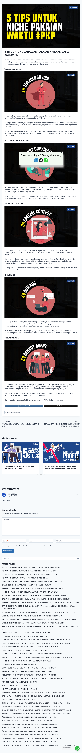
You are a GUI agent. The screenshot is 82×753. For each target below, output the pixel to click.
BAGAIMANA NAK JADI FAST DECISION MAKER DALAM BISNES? (25, 636)
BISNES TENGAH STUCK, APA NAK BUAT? (17, 685)
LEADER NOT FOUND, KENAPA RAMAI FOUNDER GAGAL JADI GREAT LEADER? (30, 574)
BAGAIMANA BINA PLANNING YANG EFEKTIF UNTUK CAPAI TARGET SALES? (30, 724)
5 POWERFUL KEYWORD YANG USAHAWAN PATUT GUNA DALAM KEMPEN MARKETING (34, 692)
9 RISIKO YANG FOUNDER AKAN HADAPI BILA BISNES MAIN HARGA (27, 633)
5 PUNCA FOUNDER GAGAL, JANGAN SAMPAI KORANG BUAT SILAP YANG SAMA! (32, 581)
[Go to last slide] (4, 458)
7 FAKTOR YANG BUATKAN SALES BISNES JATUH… (20, 682)
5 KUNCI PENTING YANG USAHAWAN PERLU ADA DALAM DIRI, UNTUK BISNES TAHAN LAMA (36, 703)
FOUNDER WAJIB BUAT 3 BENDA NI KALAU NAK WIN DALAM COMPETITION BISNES (33, 678)
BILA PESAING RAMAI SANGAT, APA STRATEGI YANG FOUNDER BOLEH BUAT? (30, 742)
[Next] (77, 458)
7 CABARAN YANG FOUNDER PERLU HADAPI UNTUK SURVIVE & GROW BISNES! (31, 567)
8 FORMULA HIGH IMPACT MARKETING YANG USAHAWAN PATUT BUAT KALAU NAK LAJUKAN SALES (39, 619)
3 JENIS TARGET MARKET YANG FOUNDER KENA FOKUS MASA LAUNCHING (30, 647)
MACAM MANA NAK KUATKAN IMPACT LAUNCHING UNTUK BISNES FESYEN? (30, 735)
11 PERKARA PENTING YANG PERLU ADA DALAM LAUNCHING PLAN (26, 661)
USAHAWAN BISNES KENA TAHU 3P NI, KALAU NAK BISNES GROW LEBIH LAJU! (31, 706)
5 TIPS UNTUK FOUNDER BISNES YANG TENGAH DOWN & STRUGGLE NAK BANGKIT (33, 696)
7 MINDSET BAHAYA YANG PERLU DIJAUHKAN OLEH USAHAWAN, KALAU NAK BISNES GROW (36, 713)
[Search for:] (41, 559)
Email (32, 541)
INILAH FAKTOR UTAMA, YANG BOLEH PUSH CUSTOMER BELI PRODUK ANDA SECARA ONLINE (36, 710)
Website (59, 541)
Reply (77, 494)
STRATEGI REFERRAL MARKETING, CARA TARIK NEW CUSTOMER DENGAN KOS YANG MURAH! (36, 599)
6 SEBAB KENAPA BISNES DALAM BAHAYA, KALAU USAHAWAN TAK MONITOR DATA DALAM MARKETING (40, 602)
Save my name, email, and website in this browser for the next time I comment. (27, 545)
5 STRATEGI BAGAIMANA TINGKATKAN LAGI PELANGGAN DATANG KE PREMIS (31, 731)
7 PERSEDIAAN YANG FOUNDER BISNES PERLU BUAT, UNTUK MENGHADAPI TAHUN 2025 (35, 588)
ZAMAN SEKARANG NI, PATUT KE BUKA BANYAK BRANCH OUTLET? (26, 585)
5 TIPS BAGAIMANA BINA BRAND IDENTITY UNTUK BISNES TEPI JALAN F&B (29, 728)
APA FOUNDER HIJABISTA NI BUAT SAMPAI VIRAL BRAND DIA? (20, 424)
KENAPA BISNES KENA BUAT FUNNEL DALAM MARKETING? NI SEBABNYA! (29, 571)
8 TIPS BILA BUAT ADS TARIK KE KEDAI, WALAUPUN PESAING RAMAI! (27, 720)
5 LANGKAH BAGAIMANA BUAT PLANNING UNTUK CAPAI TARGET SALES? (29, 668)
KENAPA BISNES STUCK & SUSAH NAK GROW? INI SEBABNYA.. (19, 468)
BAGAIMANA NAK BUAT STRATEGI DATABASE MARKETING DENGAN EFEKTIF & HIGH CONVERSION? (39, 612)
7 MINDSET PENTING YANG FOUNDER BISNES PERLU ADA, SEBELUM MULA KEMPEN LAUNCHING (37, 657)
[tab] (37, 474)
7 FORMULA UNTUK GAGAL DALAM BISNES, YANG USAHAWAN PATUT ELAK (29, 717)
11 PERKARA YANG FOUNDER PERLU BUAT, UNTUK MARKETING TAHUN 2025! (30, 592)
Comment (6, 519)
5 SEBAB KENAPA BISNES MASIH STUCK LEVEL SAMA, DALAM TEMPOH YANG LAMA (33, 623)
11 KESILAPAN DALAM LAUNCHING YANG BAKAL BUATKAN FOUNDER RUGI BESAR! (32, 654)
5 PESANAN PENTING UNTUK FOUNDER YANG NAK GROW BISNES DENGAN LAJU (32, 616)
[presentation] (20, 452)
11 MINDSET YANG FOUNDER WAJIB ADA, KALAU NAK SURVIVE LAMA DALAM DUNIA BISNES (36, 640)
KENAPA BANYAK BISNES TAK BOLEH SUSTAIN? (19, 689)
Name (5, 541)
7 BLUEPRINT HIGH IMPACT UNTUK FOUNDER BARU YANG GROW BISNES (29, 675)
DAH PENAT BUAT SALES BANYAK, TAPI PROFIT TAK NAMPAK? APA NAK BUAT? (60, 468)
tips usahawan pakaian (13, 412)
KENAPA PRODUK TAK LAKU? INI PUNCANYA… (19, 699)
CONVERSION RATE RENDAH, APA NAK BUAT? (19, 664)
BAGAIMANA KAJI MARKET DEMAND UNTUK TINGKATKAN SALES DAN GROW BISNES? (34, 595)
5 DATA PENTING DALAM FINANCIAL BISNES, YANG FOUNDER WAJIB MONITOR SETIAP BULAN (37, 643)
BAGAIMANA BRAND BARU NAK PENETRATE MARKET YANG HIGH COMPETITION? (32, 738)
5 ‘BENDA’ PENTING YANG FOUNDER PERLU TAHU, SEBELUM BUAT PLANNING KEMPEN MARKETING (38, 745)
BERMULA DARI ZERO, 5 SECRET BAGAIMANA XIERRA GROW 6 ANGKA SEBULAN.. (62, 424)
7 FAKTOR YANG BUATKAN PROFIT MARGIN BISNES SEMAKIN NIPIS (27, 671)
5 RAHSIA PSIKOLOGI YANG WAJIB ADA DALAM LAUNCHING (24, 650)
